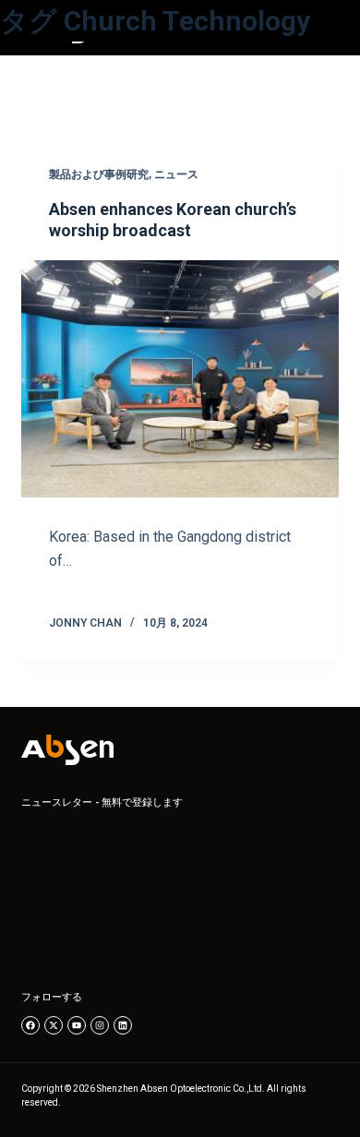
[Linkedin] (123, 1025)
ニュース (176, 174)
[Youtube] (76, 1025)
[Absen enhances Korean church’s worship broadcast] (179, 378)
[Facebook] (30, 1025)
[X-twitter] (53, 1025)
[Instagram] (99, 1025)
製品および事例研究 (99, 174)
